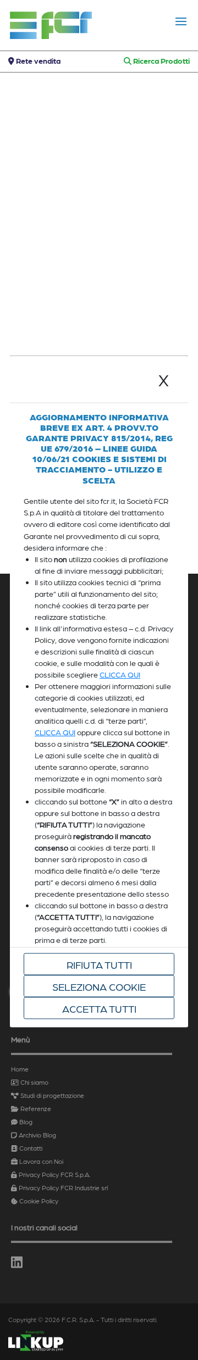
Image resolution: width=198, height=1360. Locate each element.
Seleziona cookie (99, 986)
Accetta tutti (99, 1008)
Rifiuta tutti (99, 964)
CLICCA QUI (120, 674)
